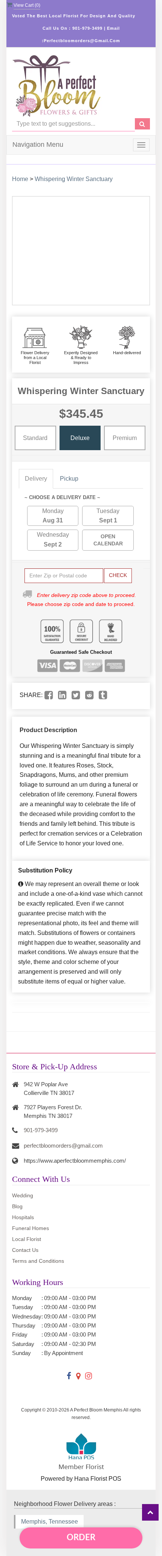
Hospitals (23, 1217)
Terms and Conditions (38, 1261)
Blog (17, 1206)
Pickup (69, 478)
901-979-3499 (41, 1130)
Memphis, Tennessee (49, 1521)
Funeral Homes (30, 1228)
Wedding (22, 1195)
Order (81, 1537)
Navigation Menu (37, 144)
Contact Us (25, 1250)
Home (20, 179)
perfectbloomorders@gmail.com (63, 1145)
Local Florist (26, 1239)
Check (118, 575)
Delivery (36, 478)
